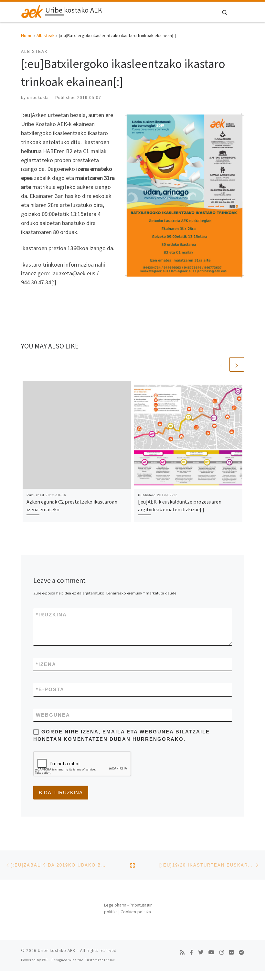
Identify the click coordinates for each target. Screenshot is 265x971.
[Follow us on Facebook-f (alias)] (191, 952)
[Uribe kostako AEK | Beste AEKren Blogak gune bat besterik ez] (32, 10)
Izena (46, 664)
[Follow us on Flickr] (231, 952)
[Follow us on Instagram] (221, 952)
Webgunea (53, 715)
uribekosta (38, 97)
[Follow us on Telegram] (241, 952)
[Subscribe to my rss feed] (182, 952)
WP (45, 960)
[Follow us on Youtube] (211, 952)
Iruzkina (51, 614)
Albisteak (46, 35)
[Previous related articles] (221, 364)
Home (27, 35)
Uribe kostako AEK (56, 950)
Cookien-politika (136, 912)
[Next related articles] (236, 364)
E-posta (50, 689)
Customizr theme (99, 960)
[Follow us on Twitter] (200, 952)
